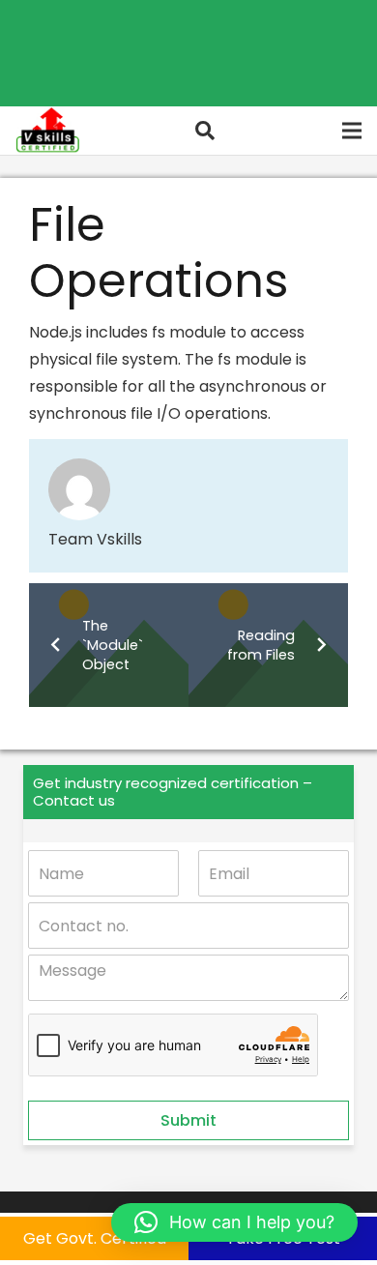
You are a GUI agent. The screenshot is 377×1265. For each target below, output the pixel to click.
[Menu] (352, 130)
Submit (188, 1120)
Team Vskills (95, 539)
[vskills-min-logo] (47, 130)
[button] (205, 130)
